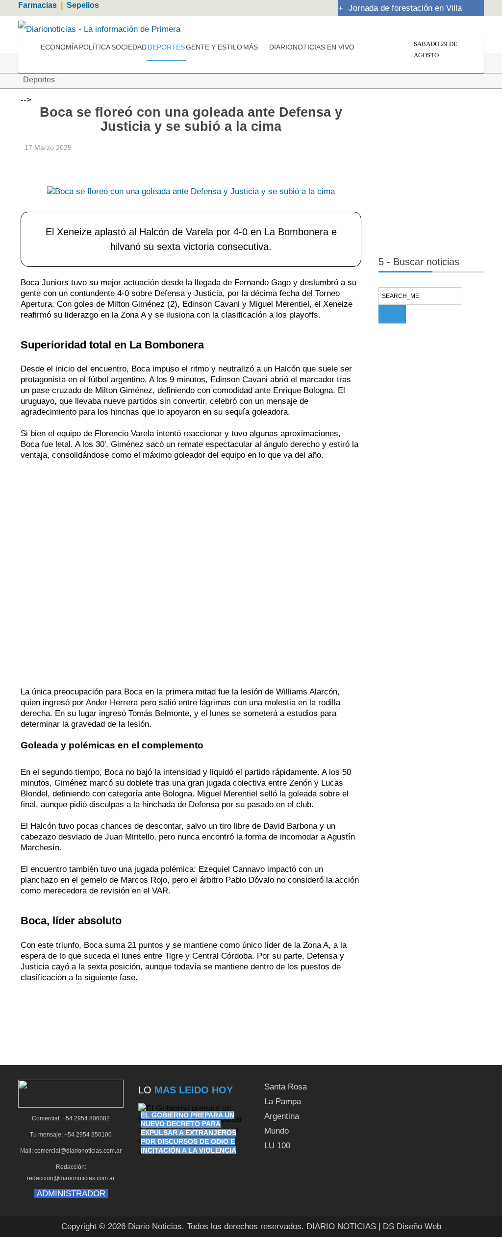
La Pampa (282, 1101)
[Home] (32, 48)
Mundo (276, 1131)
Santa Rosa (285, 1086)
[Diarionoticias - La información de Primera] (99, 28)
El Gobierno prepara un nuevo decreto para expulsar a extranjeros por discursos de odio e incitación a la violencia (188, 1132)
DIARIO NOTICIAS (341, 1226)
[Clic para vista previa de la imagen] (191, 176)
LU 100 (277, 1145)
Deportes (39, 79)
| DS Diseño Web (409, 1226)
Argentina (281, 1116)
